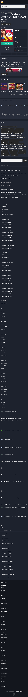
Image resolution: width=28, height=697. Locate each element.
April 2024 (3, 345)
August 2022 (3, 397)
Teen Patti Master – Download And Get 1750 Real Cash (15, 516)
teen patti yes (14, 155)
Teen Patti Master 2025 (6, 224)
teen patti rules (22, 150)
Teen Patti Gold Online (5, 178)
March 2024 (3, 347)
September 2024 (4, 332)
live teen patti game (18, 133)
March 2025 (3, 319)
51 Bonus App (4, 204)
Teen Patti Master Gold (6, 237)
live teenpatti (4, 139)
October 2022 (3, 391)
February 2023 (3, 381)
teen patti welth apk (5, 155)
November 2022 (4, 389)
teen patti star (14, 153)
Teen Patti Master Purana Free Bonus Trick (9, 175)
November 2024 (4, 326)
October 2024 (3, 329)
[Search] (26, 6)
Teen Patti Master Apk (6, 227)
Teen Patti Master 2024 (6, 222)
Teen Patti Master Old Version (7, 167)
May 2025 (3, 313)
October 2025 (3, 306)
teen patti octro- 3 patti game (7, 148)
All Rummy (4, 206)
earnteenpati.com (5, 209)
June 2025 (3, 311)
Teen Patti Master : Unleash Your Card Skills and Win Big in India (14, 504)
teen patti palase (19, 148)
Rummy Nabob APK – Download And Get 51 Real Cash (15, 526)
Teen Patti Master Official (7, 243)
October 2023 (3, 360)
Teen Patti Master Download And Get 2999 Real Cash (14, 475)
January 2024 (3, 352)
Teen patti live (4, 146)
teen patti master (22, 146)
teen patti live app (13, 146)
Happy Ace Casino (5, 211)
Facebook (3, 54)
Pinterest (14, 54)
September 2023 (4, 363)
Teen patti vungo (21, 153)
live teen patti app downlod (7, 131)
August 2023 (3, 365)
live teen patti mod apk (16, 135)
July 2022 (2, 399)
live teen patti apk (13, 126)
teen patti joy (21, 144)
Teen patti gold (13, 144)
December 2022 (4, 386)
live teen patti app (19, 128)
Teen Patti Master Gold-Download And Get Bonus (11, 170)
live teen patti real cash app (19, 137)
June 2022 (3, 402)
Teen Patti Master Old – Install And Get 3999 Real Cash (15, 461)
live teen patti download (6, 133)
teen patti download (13, 142)
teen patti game (4, 144)
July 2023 (2, 368)
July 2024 (2, 337)
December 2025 (4, 303)
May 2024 (3, 342)
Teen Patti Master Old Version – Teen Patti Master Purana (15, 507)
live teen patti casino (19, 131)
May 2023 (3, 373)
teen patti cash (4, 142)
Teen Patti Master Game (7, 235)
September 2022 (4, 394)
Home (2, 12)
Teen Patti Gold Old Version (7, 214)
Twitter (8, 54)
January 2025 (3, 321)
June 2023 (3, 371)
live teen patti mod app (6, 137)
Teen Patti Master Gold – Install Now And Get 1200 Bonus (15, 468)
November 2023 (4, 358)
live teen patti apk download (7, 128)
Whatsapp (24, 54)
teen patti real (4, 150)
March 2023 (3, 378)
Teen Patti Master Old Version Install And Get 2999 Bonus (15, 481)
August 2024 (3, 334)
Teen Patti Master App (8, 12)
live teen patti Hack (5, 135)
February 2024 (3, 350)
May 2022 (3, 404)
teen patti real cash (13, 150)
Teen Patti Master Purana (7, 248)
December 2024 (4, 324)
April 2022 (3, 407)
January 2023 (3, 384)
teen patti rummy (5, 153)
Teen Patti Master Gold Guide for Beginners (13, 447)
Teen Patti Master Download (7, 232)
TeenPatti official (18, 31)
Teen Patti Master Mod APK (7, 240)
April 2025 (3, 316)
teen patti (11, 139)
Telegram (19, 54)
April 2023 (3, 376)
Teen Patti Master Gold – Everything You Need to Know (15, 498)
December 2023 (4, 355)
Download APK (8, 43)
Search (25, 160)
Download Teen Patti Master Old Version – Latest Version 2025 (13, 173)
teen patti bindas (18, 139)
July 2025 (2, 308)
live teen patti (4, 126)
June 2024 (3, 339)
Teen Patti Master (5, 219)
